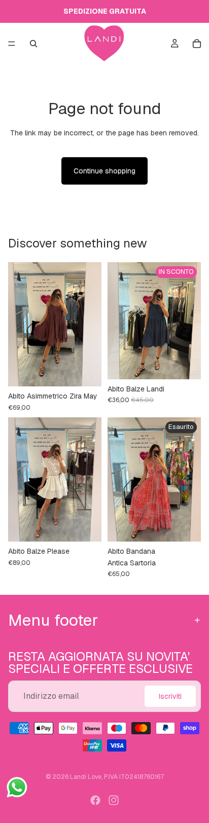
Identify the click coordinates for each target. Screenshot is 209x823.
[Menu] (11, 43)
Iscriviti (170, 696)
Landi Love (85, 777)
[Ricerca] (33, 43)
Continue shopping (104, 170)
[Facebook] (95, 800)
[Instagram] (114, 800)
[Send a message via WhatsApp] (17, 787)
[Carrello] (197, 43)
